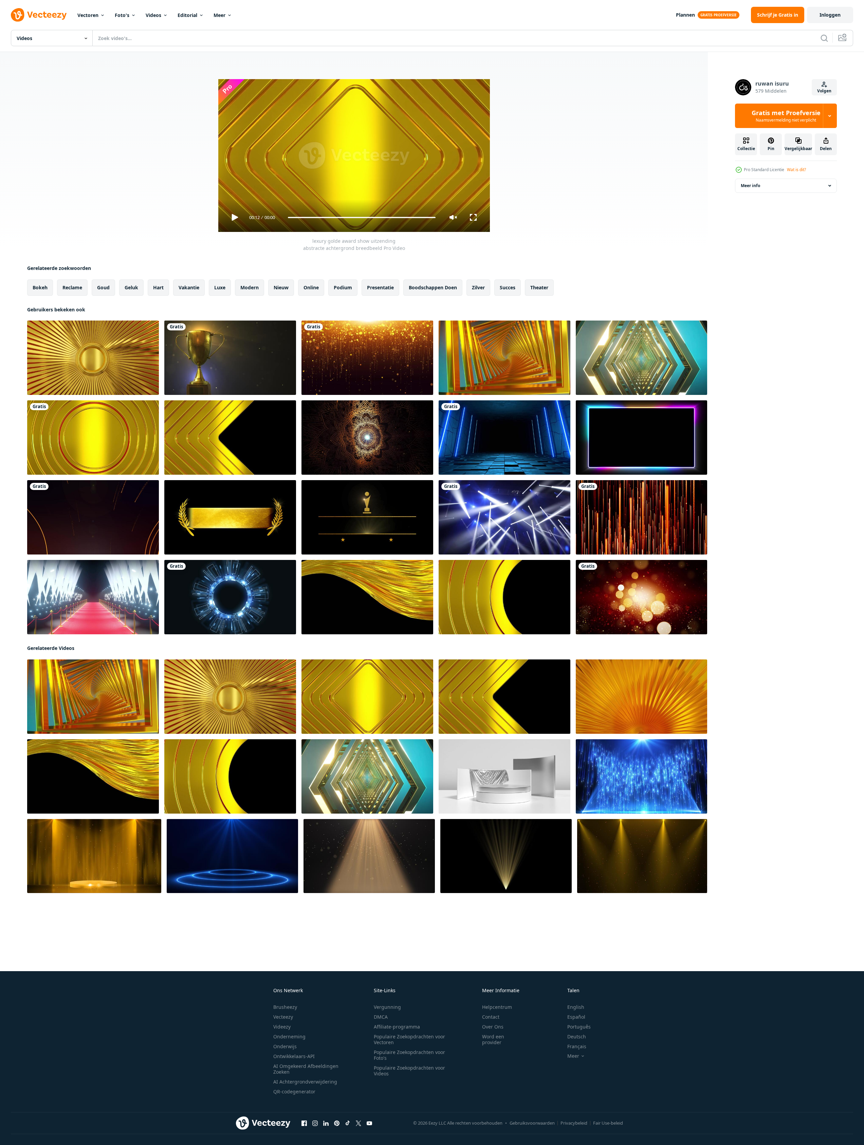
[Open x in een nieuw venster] (358, 1123)
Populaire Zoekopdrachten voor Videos (409, 1071)
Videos (153, 15)
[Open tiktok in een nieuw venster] (347, 1123)
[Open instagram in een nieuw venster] (315, 1123)
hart (158, 287)
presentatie (380, 287)
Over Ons (492, 1026)
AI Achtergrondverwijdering (305, 1081)
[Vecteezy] (39, 15)
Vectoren (87, 15)
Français (576, 1046)
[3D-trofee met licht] (230, 358)
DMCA (381, 1017)
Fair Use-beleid (608, 1123)
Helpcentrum (497, 1007)
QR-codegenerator (294, 1091)
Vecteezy (283, 1017)
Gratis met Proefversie (786, 116)
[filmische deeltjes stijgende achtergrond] (641, 517)
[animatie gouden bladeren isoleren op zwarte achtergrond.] (230, 517)
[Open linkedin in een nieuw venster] (326, 1123)
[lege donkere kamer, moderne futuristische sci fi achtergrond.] (504, 437)
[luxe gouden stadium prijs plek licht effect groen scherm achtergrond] (94, 856)
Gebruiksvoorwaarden (532, 1123)
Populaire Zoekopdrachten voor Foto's (409, 1055)
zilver (478, 287)
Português (579, 1026)
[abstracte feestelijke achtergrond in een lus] (641, 597)
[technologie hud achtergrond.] (230, 597)
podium (343, 287)
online (311, 287)
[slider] (362, 217)
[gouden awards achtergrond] (93, 517)
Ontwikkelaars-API (294, 1056)
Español (576, 1017)
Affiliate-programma (397, 1026)
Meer (219, 15)
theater (539, 287)
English (575, 1007)
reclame (72, 287)
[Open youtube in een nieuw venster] (369, 1123)
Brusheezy (285, 1007)
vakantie (189, 287)
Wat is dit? (796, 169)
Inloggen (830, 15)
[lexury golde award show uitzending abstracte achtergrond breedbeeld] (93, 358)
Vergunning (387, 1007)
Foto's (122, 15)
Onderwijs (285, 1046)
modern (249, 287)
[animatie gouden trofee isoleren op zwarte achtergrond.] (367, 517)
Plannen (685, 15)
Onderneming (289, 1036)
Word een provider (493, 1039)
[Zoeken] (824, 38)
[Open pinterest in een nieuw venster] (336, 1123)
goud (103, 287)
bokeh (40, 287)
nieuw (281, 287)
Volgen (824, 91)
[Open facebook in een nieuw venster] (304, 1123)
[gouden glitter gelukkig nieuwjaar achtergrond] (367, 358)
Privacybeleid (573, 1123)
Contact (490, 1017)
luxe (219, 287)
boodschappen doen (433, 287)
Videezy (282, 1026)
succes (507, 287)
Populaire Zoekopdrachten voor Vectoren (409, 1039)
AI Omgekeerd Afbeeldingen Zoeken (305, 1069)
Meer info (750, 185)
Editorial (187, 15)
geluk (131, 287)
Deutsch (576, 1036)
